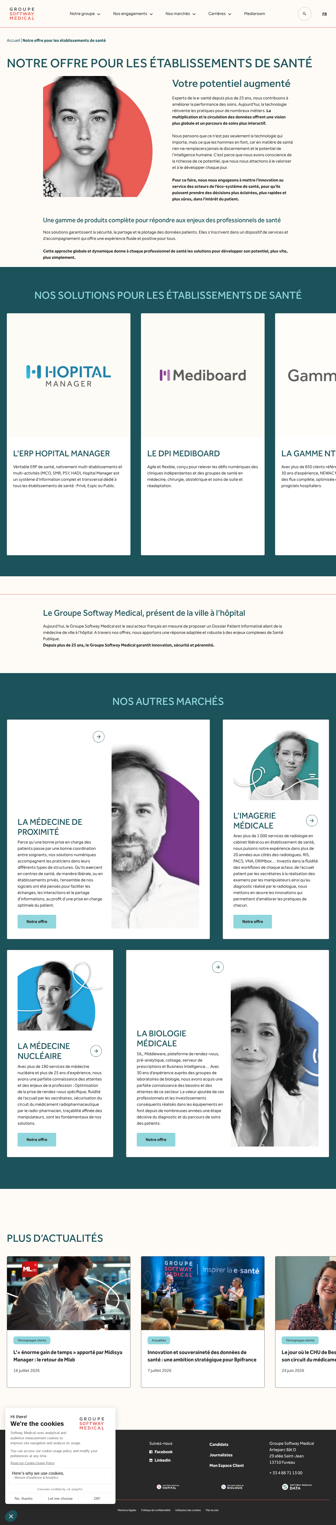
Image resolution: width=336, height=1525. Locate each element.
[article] (68, 1322)
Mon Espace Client (226, 1465)
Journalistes (221, 1454)
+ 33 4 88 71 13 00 (285, 1472)
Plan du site (212, 1510)
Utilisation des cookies (188, 1510)
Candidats (218, 1444)
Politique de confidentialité (155, 1510)
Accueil (13, 40)
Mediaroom (254, 13)
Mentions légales (127, 1510)
